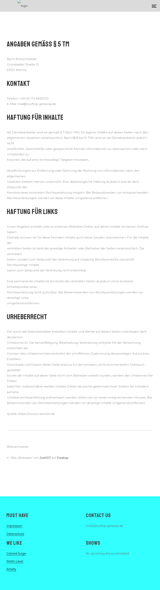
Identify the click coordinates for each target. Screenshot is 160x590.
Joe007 (45, 458)
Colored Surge (16, 553)
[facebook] (123, 5)
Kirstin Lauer (14, 561)
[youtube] (142, 5)
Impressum (14, 526)
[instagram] (133, 5)
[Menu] (154, 6)
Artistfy (11, 569)
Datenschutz (15, 534)
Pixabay (62, 458)
